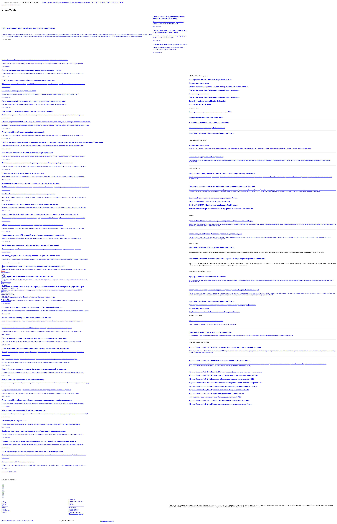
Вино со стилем (73, 510)
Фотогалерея (5, 299)
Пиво (2, 279)
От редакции (5, 286)
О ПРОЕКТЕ (96, 2)
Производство (5, 277)
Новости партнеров (74, 512)
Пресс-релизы (5, 296)
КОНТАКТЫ (104, 2)
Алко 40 (3, 269)
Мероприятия (5, 291)
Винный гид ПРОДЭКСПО (9, 288)
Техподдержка (26, 520)
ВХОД (110, 2)
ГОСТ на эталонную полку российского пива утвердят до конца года (28, 28)
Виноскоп (72, 504)
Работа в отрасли (6, 282)
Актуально (4, 285)
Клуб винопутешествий (8, 294)
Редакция (9, 520)
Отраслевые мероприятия (76, 506)
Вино (2, 267)
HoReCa (3, 280)
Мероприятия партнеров (76, 514)
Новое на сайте (5, 283)
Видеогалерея (5, 297)
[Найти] (18, 263)
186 (15, 471)
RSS (31, 520)
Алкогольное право (7, 293)
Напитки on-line (6, 301)
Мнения (3, 290)
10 (11, 471)
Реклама (4, 520)
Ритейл (3, 274)
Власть (3, 271)
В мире (3, 275)
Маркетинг (4, 272)
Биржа (70, 503)
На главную (4, 266)
